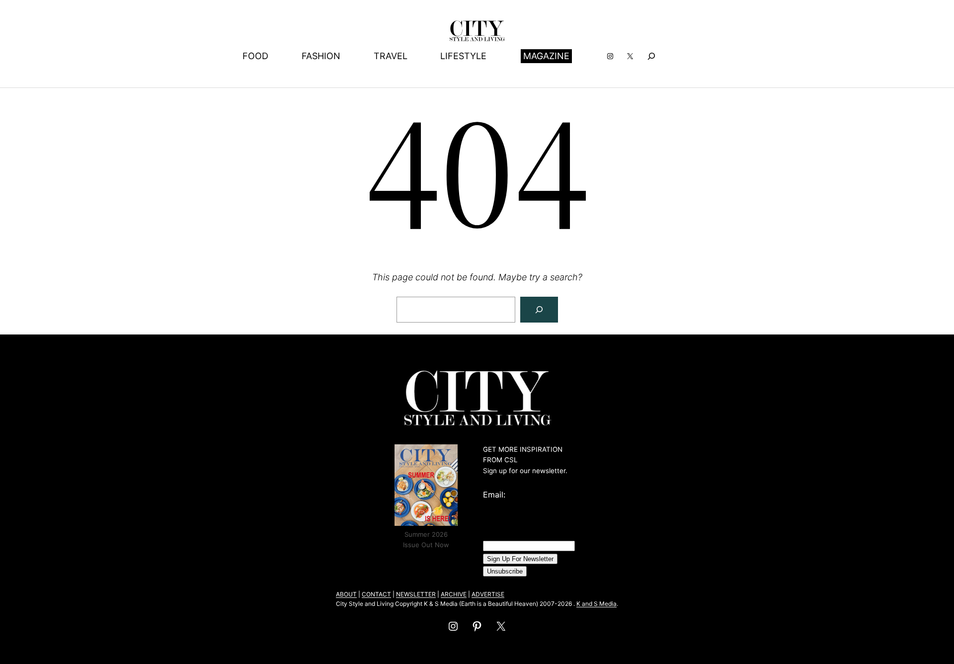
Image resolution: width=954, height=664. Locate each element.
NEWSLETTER (416, 594)
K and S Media (596, 603)
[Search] (539, 310)
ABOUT (346, 594)
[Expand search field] (651, 56)
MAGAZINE (546, 56)
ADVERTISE (488, 594)
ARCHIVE (454, 594)
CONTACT (376, 594)
